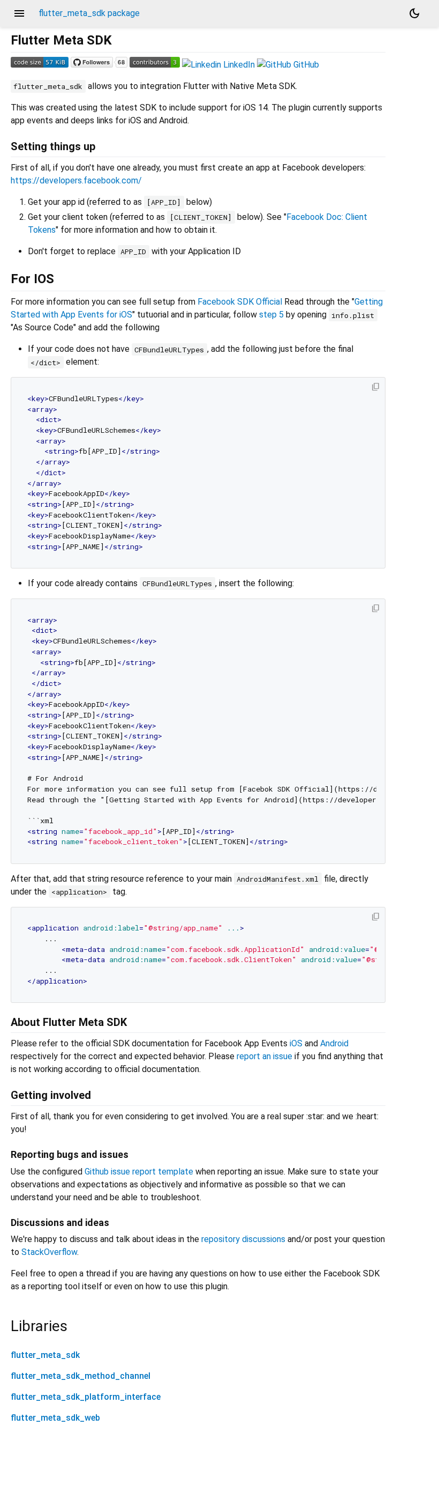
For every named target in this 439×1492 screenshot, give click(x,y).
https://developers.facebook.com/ (76, 180)
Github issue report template (139, 1171)
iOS (296, 1043)
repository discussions (243, 1239)
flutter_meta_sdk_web (55, 1418)
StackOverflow (49, 1252)
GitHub (305, 65)
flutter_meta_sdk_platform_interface (86, 1397)
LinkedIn (238, 65)
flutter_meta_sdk (45, 1355)
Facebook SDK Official (240, 302)
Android (334, 1043)
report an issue (264, 1056)
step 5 (271, 314)
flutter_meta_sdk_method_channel (80, 1376)
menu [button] (19, 13)
